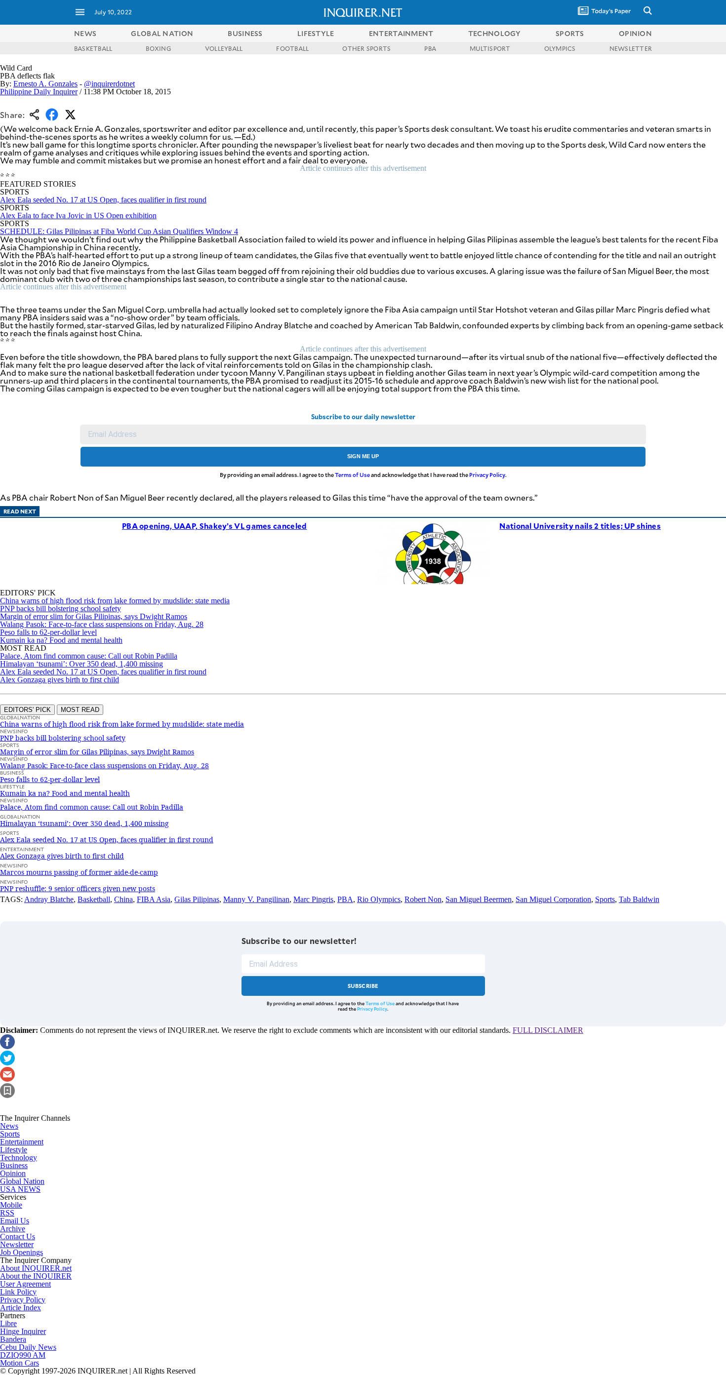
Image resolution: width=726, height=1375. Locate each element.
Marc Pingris (313, 899)
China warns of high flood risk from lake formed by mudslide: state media (115, 600)
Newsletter (17, 1244)
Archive (12, 1228)
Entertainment (21, 1142)
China (123, 899)
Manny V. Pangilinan (256, 899)
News (85, 33)
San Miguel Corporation (553, 899)
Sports (605, 899)
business (245, 33)
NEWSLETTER (630, 48)
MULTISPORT (490, 48)
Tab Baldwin (639, 899)
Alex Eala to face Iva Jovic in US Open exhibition (78, 215)
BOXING (158, 48)
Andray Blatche (49, 899)
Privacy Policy (487, 474)
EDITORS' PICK (27, 709)
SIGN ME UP (363, 456)
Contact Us (17, 1236)
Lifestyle (13, 1149)
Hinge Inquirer (23, 1331)
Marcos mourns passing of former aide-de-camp (79, 872)
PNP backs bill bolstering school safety (60, 608)
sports (570, 33)
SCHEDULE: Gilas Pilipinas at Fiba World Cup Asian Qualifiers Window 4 (119, 231)
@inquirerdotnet (109, 83)
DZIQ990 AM (22, 1355)
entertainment (401, 33)
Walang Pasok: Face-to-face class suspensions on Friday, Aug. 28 (101, 624)
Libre (8, 1323)
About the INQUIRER (36, 1276)
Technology (18, 1157)
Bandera (13, 1339)
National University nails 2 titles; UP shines (580, 525)
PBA (430, 48)
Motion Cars (19, 1363)
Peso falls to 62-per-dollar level (48, 632)
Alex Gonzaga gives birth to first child (59, 679)
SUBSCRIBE (363, 985)
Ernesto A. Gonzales (45, 83)
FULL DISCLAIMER (548, 1030)
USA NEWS (20, 1189)
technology (494, 33)
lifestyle (315, 33)
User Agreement (25, 1284)
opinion (635, 33)
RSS (7, 1213)
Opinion (13, 1173)
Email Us (14, 1221)
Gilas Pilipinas (196, 899)
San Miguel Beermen (478, 899)
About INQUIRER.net (36, 1268)
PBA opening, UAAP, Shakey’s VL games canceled (214, 525)
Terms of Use (352, 474)
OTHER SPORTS (366, 48)
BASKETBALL (93, 48)
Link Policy (18, 1292)
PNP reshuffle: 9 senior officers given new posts (77, 888)
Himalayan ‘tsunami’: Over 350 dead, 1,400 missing (81, 664)
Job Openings (21, 1252)
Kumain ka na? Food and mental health (61, 640)
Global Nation (22, 1181)
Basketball (94, 899)
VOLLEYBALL (223, 48)
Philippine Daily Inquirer (39, 91)
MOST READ (80, 709)
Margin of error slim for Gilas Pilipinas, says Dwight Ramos (93, 616)
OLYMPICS (560, 48)
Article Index (20, 1307)
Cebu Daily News (28, 1347)
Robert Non (423, 899)
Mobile (11, 1205)
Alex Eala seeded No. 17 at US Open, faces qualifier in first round (103, 200)
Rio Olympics (379, 899)
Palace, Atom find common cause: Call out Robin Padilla (88, 656)
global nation (162, 33)
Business (14, 1165)
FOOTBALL (292, 48)
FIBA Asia (153, 899)
